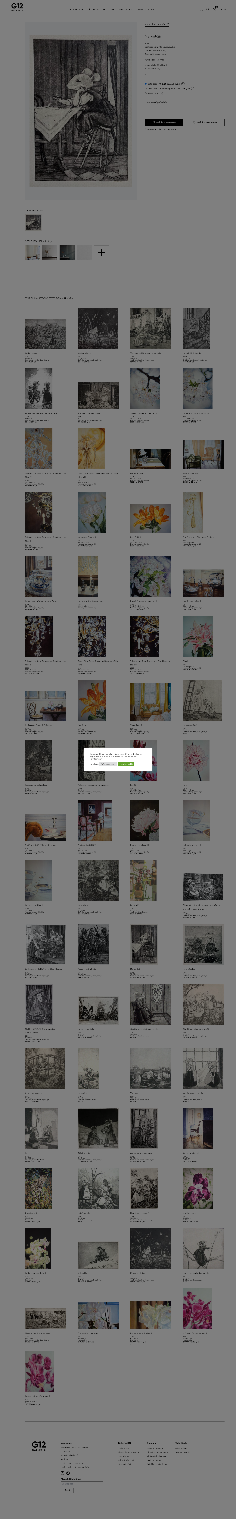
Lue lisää (94, 764)
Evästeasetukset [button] (108, 764)
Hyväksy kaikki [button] (126, 764)
